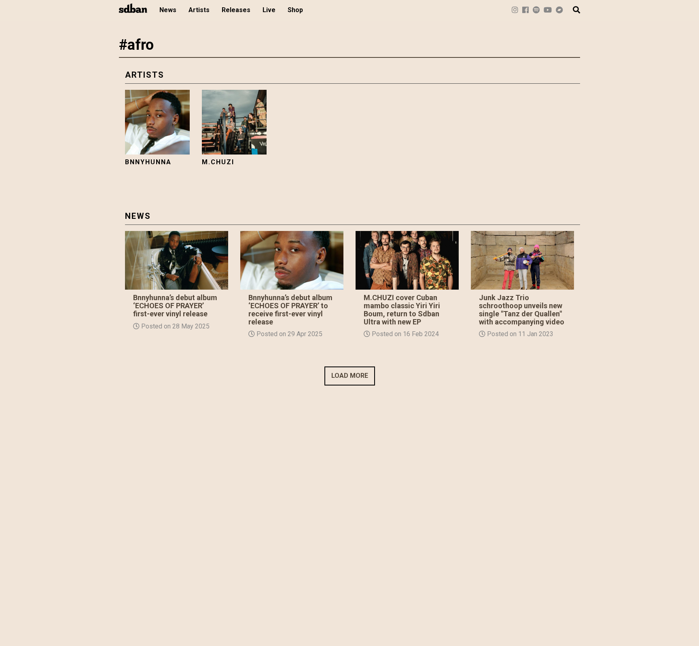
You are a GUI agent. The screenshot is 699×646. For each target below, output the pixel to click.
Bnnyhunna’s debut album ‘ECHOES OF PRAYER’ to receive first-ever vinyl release (290, 309)
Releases (236, 10)
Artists (199, 10)
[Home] (136, 8)
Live (269, 10)
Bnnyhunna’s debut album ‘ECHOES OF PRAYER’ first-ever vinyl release (175, 305)
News (167, 10)
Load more (349, 375)
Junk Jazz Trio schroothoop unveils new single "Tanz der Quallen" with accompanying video (521, 309)
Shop (295, 10)
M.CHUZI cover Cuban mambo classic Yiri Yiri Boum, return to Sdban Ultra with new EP (402, 309)
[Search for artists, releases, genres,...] (572, 10)
